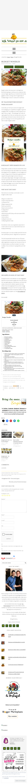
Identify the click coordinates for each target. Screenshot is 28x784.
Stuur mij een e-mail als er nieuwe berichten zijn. (12, 550)
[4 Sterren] (17, 386)
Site (2, 526)
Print (14, 315)
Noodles (10, 475)
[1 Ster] (13, 386)
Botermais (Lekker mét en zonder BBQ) (17, 649)
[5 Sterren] (18, 386)
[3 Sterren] (16, 386)
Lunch (14, 472)
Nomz (17, 472)
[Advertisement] (14, 15)
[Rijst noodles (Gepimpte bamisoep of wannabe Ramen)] (18, 435)
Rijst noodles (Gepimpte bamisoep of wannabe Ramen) (18, 441)
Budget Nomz (7, 472)
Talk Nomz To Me (14, 38)
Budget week (16, 474)
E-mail (3, 520)
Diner (12, 472)
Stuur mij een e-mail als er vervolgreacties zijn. (12, 546)
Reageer (13, 63)
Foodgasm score (5, 493)
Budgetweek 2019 (22, 474)
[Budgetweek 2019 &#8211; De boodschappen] (6, 435)
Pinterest (22, 408)
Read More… (12, 743)
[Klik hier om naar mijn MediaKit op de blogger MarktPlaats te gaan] (12, 722)
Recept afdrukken (19, 67)
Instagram (4, 410)
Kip (7, 475)
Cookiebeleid (6, 778)
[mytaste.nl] (4, 725)
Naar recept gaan (9, 67)
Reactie (3, 499)
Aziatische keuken (7, 474)
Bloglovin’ (16, 408)
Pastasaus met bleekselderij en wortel (16, 642)
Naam (3, 515)
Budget (12, 474)
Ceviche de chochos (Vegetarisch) (15, 664)
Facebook (10, 408)
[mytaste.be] (4, 730)
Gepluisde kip (3, 475)
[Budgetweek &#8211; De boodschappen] (6, 451)
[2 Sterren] (14, 386)
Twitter (5, 408)
